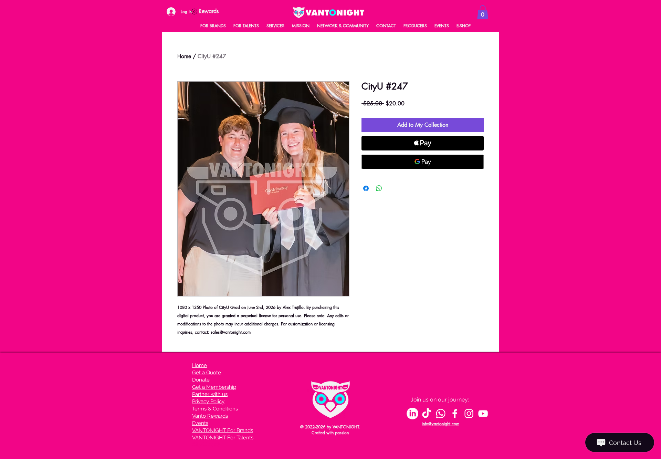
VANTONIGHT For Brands (222, 430)
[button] (483, 12)
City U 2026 (206, 444)
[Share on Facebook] (366, 188)
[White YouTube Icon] (483, 413)
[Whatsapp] (441, 413)
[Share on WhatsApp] (379, 188)
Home (184, 56)
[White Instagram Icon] (469, 413)
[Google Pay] (422, 162)
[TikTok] (426, 413)
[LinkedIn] (412, 413)
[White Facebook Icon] (455, 413)
